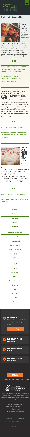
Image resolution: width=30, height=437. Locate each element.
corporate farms (23, 67)
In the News (15, 285)
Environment (15, 214)
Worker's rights (5, 81)
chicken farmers (12, 127)
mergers (11, 197)
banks (8, 67)
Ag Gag (15, 254)
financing (4, 71)
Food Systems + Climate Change (15, 232)
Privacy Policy (20, 418)
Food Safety (15, 218)
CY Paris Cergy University (7, 69)
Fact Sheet (15, 277)
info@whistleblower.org (16, 411)
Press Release (4, 127)
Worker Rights (15, 226)
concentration (10, 194)
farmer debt (4, 197)
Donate (15, 375)
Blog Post (3, 67)
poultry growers (5, 74)
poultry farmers (22, 197)
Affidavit (15, 264)
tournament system (22, 132)
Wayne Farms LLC (24, 199)
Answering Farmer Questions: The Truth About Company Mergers (24, 154)
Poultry (17, 130)
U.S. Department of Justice (22, 135)
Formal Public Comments (15, 281)
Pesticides (15, 258)
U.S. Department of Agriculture (8, 135)
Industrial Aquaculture (15, 245)
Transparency (14, 81)
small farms (5, 76)
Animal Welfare (15, 210)
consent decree (21, 127)
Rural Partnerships (15, 237)
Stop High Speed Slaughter (15, 249)
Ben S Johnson (15, 425)
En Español (8, 418)
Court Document (15, 272)
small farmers (20, 74)
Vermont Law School (6, 79)
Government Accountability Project (13, 395)
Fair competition (21, 69)
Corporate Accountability (15, 241)
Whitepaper (15, 302)
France (9, 71)
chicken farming (14, 67)
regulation (13, 74)
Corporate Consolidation (20, 194)
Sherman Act (13, 132)
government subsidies (17, 71)
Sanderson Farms (5, 132)
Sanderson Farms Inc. (15, 199)
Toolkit (15, 298)
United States (16, 76)
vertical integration (16, 79)
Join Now (15, 329)
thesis (10, 76)
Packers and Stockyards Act (8, 130)
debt (15, 69)
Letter (15, 289)
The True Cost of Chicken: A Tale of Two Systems (24, 28)
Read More (14, 61)
